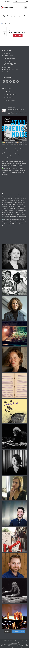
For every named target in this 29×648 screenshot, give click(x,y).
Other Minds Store (8, 97)
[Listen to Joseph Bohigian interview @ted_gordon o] (14, 565)
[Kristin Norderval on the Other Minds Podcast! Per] (14, 308)
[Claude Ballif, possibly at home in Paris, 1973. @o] (14, 231)
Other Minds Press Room (10, 94)
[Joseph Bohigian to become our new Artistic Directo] (14, 513)
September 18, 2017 (16, 27)
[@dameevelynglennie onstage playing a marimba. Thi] (14, 590)
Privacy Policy (21, 647)
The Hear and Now (17, 32)
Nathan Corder (13, 30)
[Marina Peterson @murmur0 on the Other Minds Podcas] (14, 462)
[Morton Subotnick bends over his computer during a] (14, 436)
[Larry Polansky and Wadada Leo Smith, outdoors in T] (14, 282)
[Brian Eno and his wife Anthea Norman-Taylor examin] (14, 333)
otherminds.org (7, 71)
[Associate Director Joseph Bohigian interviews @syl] (14, 205)
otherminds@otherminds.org (11, 69)
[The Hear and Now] (14, 24)
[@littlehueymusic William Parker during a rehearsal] (14, 179)
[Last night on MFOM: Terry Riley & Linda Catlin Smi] (14, 488)
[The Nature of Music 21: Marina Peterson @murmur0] (14, 256)
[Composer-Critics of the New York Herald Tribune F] (14, 411)
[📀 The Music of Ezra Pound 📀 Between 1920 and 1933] (14, 154)
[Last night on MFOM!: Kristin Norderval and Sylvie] (14, 359)
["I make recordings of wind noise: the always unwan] (14, 128)
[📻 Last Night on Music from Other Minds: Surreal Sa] (14, 616)
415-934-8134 (7, 67)
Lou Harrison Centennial (9, 100)
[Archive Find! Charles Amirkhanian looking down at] (14, 539)
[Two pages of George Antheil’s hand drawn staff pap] (14, 385)
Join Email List (7, 1)
